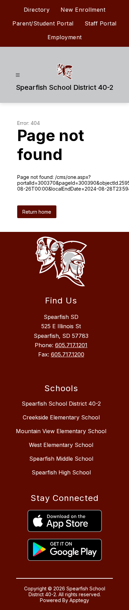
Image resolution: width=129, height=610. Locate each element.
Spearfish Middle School (61, 458)
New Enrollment (83, 9)
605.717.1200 (67, 354)
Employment (64, 37)
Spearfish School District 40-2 (61, 403)
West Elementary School (61, 444)
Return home (36, 212)
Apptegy (79, 600)
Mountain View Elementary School (61, 431)
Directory (37, 9)
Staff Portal (101, 23)
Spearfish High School (61, 472)
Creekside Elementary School (61, 417)
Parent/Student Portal (43, 23)
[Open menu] (18, 75)
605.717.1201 (71, 345)
